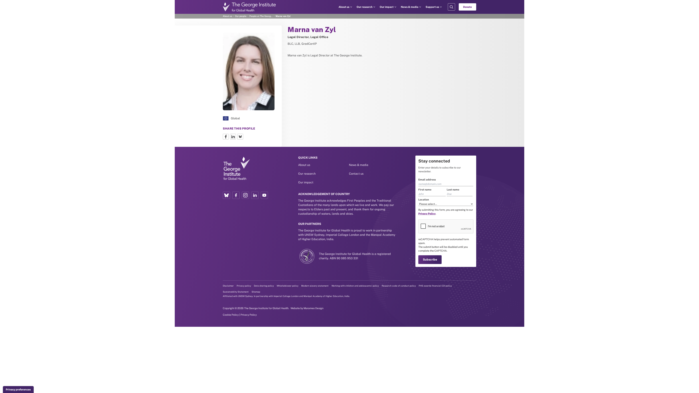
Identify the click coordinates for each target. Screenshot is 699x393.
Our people (240, 16)
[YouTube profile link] (264, 195)
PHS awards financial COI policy (435, 286)
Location (423, 199)
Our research (364, 6)
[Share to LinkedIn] (233, 137)
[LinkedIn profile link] (254, 195)
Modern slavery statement (315, 286)
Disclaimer (228, 286)
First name (424, 189)
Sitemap (256, 292)
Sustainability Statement (236, 292)
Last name (453, 189)
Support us (432, 6)
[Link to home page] (236, 168)
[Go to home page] (249, 6)
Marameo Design (313, 308)
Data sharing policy (264, 286)
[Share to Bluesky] (240, 137)
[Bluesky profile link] (226, 195)
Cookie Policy (231, 314)
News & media (409, 6)
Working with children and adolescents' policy (355, 286)
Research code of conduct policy (399, 286)
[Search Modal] (451, 7)
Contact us (356, 173)
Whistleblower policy (287, 286)
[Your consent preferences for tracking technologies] (18, 389)
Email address (427, 179)
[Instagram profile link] (245, 195)
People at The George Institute (261, 16)
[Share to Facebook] (226, 137)
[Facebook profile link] (236, 195)
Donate (467, 6)
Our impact (387, 6)
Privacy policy (244, 286)
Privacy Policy (248, 314)
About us (344, 6)
